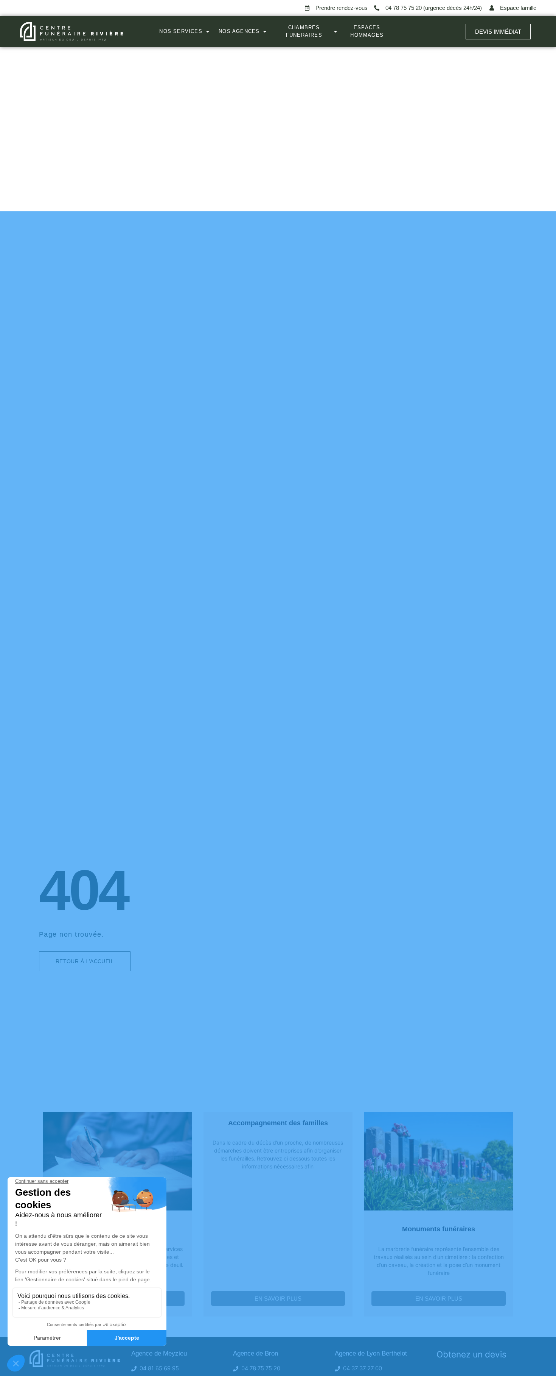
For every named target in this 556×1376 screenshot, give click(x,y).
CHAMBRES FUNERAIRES (304, 31)
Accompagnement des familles (278, 1123)
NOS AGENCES (239, 31)
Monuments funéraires (438, 1229)
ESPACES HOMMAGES (367, 31)
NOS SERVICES (180, 31)
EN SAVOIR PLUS (278, 1298)
